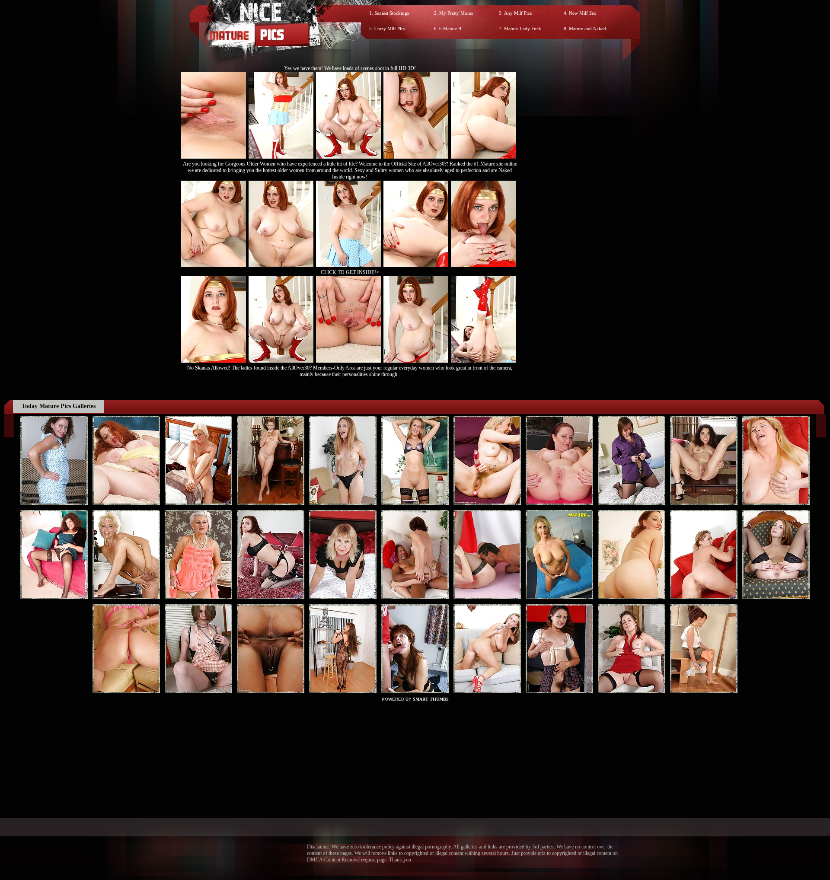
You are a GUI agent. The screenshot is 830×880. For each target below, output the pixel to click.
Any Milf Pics (518, 13)
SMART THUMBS (431, 699)
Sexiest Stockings (391, 13)
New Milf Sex (583, 13)
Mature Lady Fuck (522, 28)
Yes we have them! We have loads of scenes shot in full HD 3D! (350, 68)
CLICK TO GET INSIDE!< (350, 272)
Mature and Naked (587, 28)
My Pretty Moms (456, 13)
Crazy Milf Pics (389, 28)
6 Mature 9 (450, 28)
